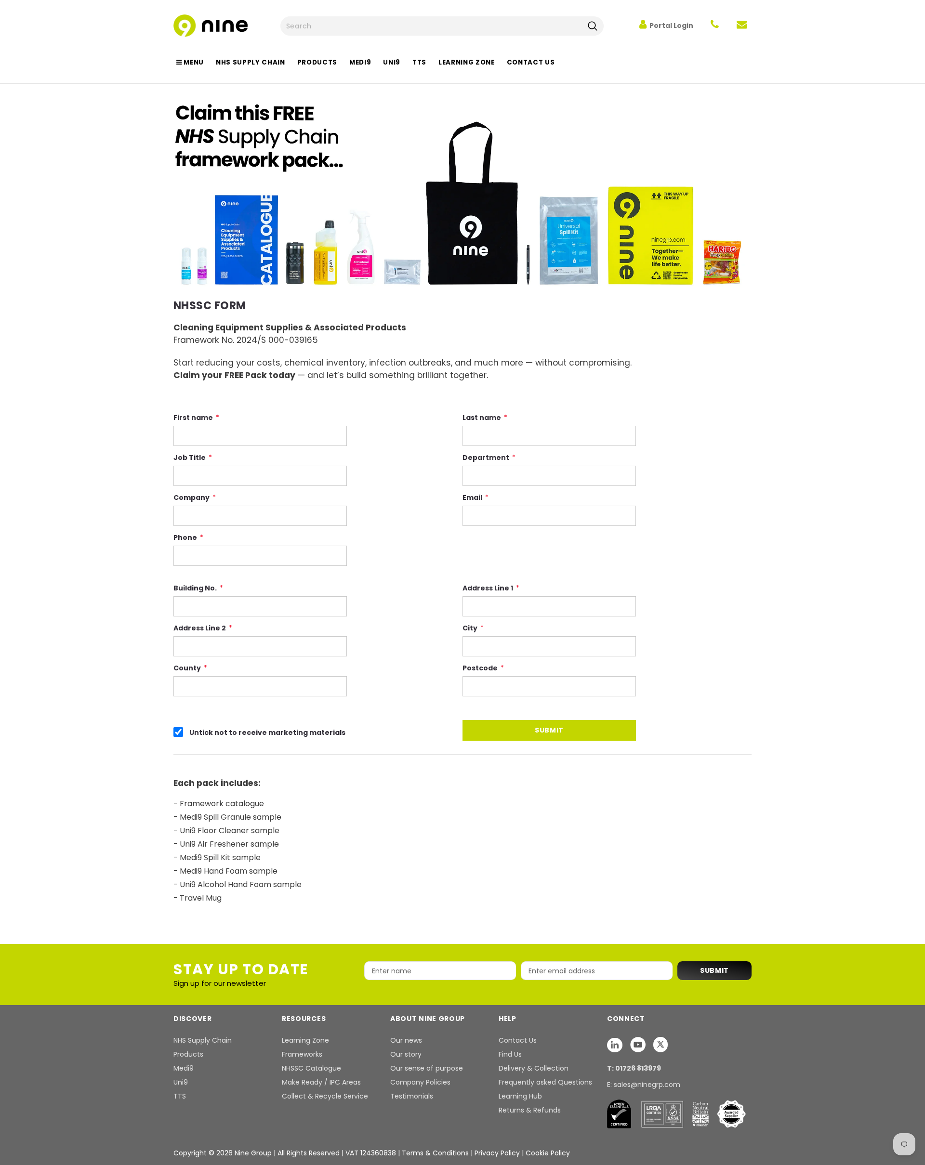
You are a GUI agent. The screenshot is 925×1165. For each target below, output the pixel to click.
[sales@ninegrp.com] (742, 25)
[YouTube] (638, 1044)
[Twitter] (660, 1044)
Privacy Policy (498, 1153)
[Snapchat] (615, 1044)
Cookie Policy (548, 1153)
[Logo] (210, 25)
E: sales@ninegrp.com (643, 1084)
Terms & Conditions (435, 1153)
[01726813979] (715, 25)
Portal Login (671, 25)
